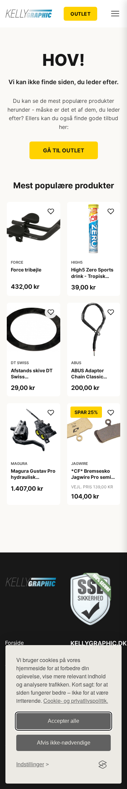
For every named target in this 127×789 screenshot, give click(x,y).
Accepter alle (63, 721)
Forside (14, 642)
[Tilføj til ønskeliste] (51, 211)
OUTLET (80, 14)
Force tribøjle (26, 270)
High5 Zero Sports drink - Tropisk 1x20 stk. (92, 276)
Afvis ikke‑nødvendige (63, 743)
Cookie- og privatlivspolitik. (75, 701)
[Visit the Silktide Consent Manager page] (102, 764)
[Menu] (115, 13)
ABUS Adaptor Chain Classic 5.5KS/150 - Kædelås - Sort (88, 380)
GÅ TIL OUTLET (63, 150)
